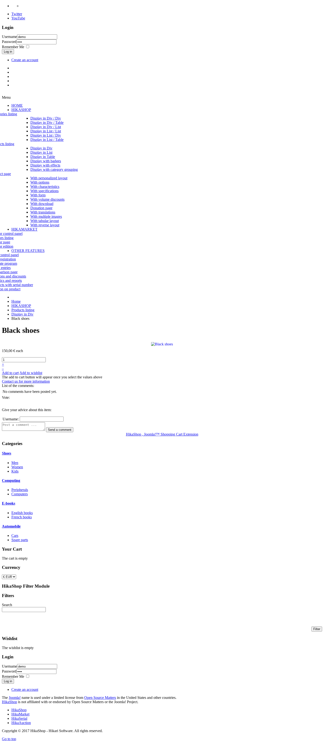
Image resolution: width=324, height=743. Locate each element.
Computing (11, 480)
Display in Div (22, 314)
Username (9, 37)
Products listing (22, 310)
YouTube (18, 18)
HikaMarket (20, 714)
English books (22, 513)
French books (21, 517)
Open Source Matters (100, 698)
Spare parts (19, 540)
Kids (15, 471)
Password (9, 42)
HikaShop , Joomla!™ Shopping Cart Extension (162, 434)
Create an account (24, 60)
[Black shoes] (162, 344)
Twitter (16, 14)
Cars (14, 536)
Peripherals (19, 490)
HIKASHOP (21, 306)
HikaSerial (19, 718)
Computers (19, 494)
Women (17, 467)
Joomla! (15, 698)
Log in (8, 51)
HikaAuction (21, 723)
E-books (8, 503)
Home (16, 301)
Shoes (6, 453)
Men (14, 463)
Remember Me (13, 47)
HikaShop (9, 702)
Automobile (11, 526)
